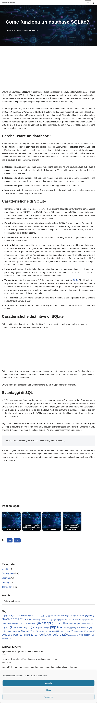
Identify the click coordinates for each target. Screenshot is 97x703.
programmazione (81, 627)
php (57, 627)
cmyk (47, 616)
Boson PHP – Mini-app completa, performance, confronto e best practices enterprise (39, 667)
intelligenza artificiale (21, 623)
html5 (76, 619)
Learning (6, 578)
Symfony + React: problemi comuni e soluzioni (22, 651)
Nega (48, 690)
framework (36, 620)
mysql (8, 627)
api (10, 616)
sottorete (63, 631)
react (28, 631)
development (16, 619)
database (81, 615)
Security (5, 582)
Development (22, 30)
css (72, 616)
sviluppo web (12, 634)
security (42, 631)
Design (5, 569)
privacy (67, 628)
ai (4, 615)
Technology (33, 30)
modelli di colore (87, 623)
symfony (31, 634)
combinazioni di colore (59, 616)
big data (17, 616)
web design (86, 635)
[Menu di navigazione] (88, 3)
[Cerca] (93, 3)
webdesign (6, 638)
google (55, 620)
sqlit (17, 540)
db (91, 615)
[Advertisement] (48, 71)
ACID (75, 280)
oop (47, 628)
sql (9, 540)
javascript (47, 623)
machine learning (72, 623)
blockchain (26, 616)
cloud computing (38, 616)
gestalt (46, 620)
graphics (65, 619)
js (61, 623)
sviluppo (90, 631)
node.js (37, 627)
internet (33, 623)
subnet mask (80, 631)
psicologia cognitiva (13, 631)
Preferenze (48, 697)
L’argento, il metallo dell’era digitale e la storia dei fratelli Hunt (29, 659)
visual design (73, 635)
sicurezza (52, 631)
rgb (35, 631)
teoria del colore (53, 634)
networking (23, 627)
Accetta (48, 683)
